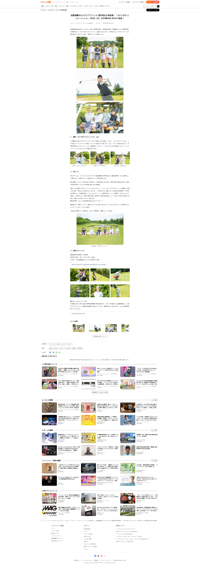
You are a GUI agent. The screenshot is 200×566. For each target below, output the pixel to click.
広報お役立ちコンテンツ (57, 540)
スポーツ (81, 6)
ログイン (86, 531)
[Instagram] (101, 556)
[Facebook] (50, 352)
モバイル (96, 6)
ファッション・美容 (63, 6)
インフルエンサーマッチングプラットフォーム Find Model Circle (132, 539)
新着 (43, 6)
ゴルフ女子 (67, 348)
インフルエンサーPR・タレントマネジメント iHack (129, 536)
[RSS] (105, 556)
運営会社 (76, 560)
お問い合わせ (87, 536)
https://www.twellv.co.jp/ (78, 313)
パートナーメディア (56, 535)
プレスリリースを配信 (124, 2)
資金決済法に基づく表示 (120, 560)
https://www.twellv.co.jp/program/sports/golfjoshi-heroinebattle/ (89, 264)
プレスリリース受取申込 (90, 544)
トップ (42, 520)
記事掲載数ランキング (56, 538)
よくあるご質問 (87, 539)
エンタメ (47, 6)
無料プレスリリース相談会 (90, 546)
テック (91, 6)
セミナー (86, 549)
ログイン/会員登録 (153, 2)
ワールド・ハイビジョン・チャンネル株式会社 (81, 23)
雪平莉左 (80, 348)
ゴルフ (61, 348)
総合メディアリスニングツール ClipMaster (126, 531)
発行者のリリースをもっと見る (100, 392)
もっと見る (154, 400)
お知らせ (86, 541)
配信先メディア (55, 533)
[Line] (56, 352)
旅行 (56, 6)
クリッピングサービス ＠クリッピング (125, 529)
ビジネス (86, 6)
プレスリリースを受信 (137, 2)
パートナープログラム (86, 560)
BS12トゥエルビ (53, 348)
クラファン (107, 6)
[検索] (158, 6)
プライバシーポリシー (106, 560)
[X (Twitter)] (53, 352)
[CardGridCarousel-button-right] (129, 328)
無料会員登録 (87, 529)
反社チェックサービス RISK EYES (124, 541)
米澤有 (74, 348)
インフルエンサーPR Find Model (124, 534)
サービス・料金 (55, 530)
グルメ (52, 6)
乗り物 (101, 6)
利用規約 (96, 560)
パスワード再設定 (88, 534)
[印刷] (59, 352)
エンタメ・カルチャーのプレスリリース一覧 (57, 520)
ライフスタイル (73, 6)
